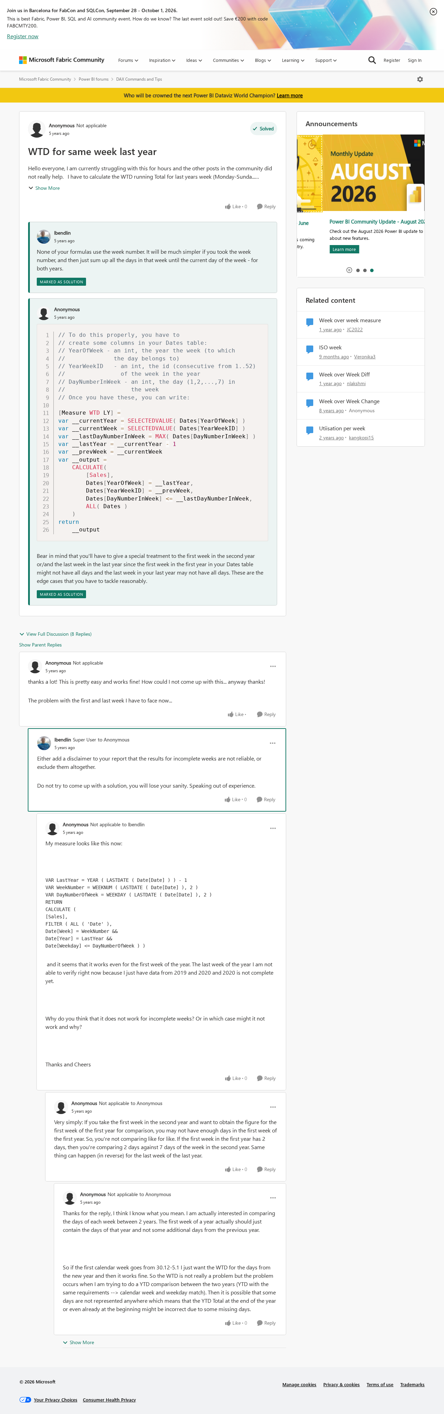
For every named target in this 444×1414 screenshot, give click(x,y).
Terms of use (380, 1384)
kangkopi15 (361, 437)
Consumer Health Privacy (109, 1400)
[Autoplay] (349, 270)
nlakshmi (356, 383)
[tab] (357, 270)
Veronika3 (365, 356)
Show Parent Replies (40, 644)
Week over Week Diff (344, 374)
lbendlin (62, 232)
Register (392, 60)
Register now (23, 36)
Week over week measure (350, 320)
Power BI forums (94, 79)
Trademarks (412, 1384)
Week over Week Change (349, 401)
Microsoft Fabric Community (45, 79)
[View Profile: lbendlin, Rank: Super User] (44, 743)
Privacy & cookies (341, 1384)
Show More (47, 188)
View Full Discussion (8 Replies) (59, 634)
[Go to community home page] (61, 60)
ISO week (330, 347)
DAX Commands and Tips (139, 79)
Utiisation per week (342, 428)
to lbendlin (133, 824)
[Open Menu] (420, 79)
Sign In (414, 60)
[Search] (372, 60)
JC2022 (355, 329)
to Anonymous (113, 739)
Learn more (290, 95)
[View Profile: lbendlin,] (44, 237)
